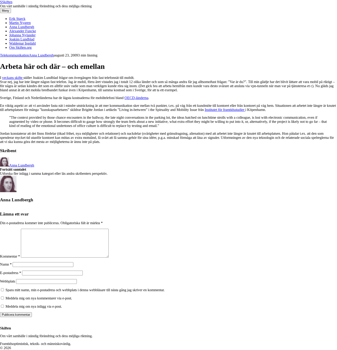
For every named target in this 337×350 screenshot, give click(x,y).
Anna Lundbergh (21, 27)
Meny (5, 10)
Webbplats (7, 281)
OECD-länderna (136, 98)
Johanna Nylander (22, 35)
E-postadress (10, 273)
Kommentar (10, 256)
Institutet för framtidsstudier (225, 110)
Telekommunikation (14, 55)
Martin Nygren (20, 23)
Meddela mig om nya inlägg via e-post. (34, 306)
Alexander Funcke (22, 31)
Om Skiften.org (20, 47)
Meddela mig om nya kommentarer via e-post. (39, 298)
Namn (6, 264)
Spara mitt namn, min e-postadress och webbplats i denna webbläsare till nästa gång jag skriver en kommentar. (85, 290)
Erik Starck (17, 19)
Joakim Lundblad (21, 39)
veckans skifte (12, 78)
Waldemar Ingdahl (22, 43)
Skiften (6, 2)
